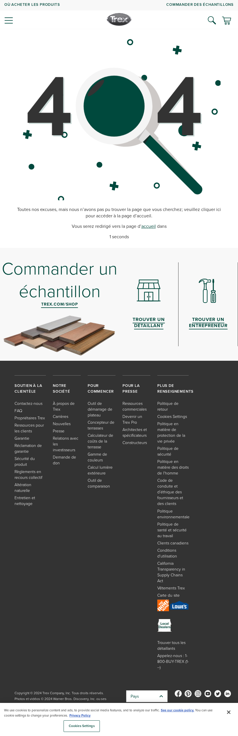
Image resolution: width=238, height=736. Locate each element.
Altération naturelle (23, 487)
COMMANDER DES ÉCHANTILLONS (200, 4)
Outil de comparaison (99, 483)
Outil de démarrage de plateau (100, 409)
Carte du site (168, 595)
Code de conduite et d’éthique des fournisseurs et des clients (170, 491)
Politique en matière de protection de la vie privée (171, 432)
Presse (58, 431)
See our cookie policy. (177, 710)
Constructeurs (134, 442)
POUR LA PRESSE (131, 388)
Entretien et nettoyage (25, 500)
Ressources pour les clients (29, 428)
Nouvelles (62, 423)
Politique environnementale (173, 513)
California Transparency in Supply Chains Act (171, 571)
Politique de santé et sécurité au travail (172, 529)
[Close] (228, 712)
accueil (148, 226)
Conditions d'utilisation (167, 553)
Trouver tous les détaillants (171, 645)
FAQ (18, 410)
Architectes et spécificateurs (134, 432)
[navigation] (119, 14)
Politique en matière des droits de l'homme (173, 467)
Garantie (22, 438)
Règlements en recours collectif (28, 474)
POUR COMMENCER (101, 388)
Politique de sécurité (167, 451)
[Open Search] (212, 20)
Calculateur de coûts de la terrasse (100, 441)
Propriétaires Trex (30, 418)
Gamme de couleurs (97, 457)
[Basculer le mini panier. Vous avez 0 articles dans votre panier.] (226, 21)
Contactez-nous (28, 403)
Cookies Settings (82, 726)
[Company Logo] (119, 19)
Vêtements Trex (171, 588)
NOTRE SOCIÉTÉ (61, 388)
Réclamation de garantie (28, 448)
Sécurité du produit (25, 461)
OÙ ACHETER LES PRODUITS (32, 4)
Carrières (60, 416)
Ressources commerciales (134, 406)
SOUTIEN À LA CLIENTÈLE (28, 388)
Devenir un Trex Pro (132, 419)
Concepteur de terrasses (101, 425)
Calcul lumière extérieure (100, 470)
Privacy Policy (80, 715)
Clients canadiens (172, 543)
